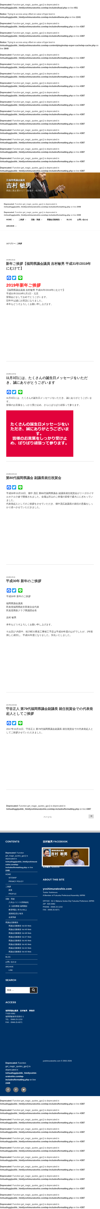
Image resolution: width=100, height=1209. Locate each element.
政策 (10, 890)
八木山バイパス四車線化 (19, 902)
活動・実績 (35, 220)
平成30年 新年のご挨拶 (23, 581)
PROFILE (12, 894)
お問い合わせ (82, 220)
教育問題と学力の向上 (18, 910)
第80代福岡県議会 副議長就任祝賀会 (33, 478)
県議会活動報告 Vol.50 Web (20, 926)
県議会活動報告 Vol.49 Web (20, 929)
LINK (11, 970)
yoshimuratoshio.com (51, 1061)
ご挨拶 (21, 220)
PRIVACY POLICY (16, 881)
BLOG (69, 220)
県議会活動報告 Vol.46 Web (20, 941)
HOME (9, 220)
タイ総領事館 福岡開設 (18, 906)
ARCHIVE (10, 226)
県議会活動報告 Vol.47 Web (20, 937)
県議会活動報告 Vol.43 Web (20, 952)
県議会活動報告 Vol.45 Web (20, 944)
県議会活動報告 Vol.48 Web (20, 933)
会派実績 (12, 917)
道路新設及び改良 (16, 913)
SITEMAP (13, 878)
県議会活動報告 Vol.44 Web (20, 948)
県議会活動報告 (53, 220)
